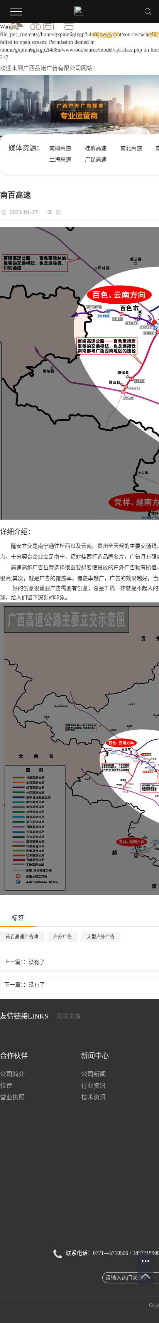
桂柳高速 (96, 148)
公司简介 (12, 1074)
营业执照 (12, 1097)
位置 (6, 1085)
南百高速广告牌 (22, 937)
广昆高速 (96, 159)
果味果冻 (68, 1016)
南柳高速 (60, 148)
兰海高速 (60, 159)
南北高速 (131, 148)
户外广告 (62, 937)
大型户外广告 (101, 937)
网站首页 (110, 35)
